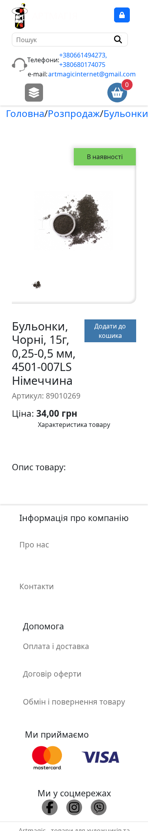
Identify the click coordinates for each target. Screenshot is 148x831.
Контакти (36, 586)
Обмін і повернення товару (74, 701)
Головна (25, 113)
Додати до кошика (110, 331)
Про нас (34, 544)
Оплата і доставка (56, 646)
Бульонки (125, 113)
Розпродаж (74, 113)
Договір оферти (52, 673)
